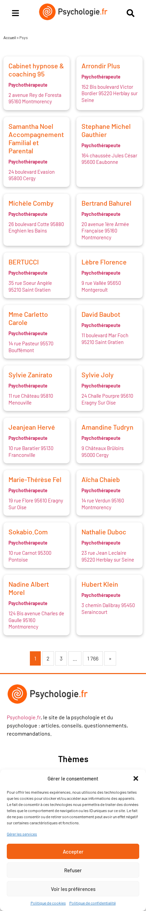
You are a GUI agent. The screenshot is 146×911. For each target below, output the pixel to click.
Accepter (73, 851)
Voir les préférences (73, 889)
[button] (135, 778)
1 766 (92, 658)
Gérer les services (22, 833)
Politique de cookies (48, 902)
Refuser (73, 870)
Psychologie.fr (24, 717)
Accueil (9, 37)
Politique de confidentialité (92, 902)
